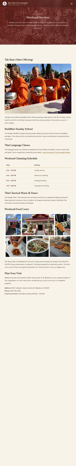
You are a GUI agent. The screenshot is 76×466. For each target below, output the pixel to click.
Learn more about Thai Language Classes (56, 152)
